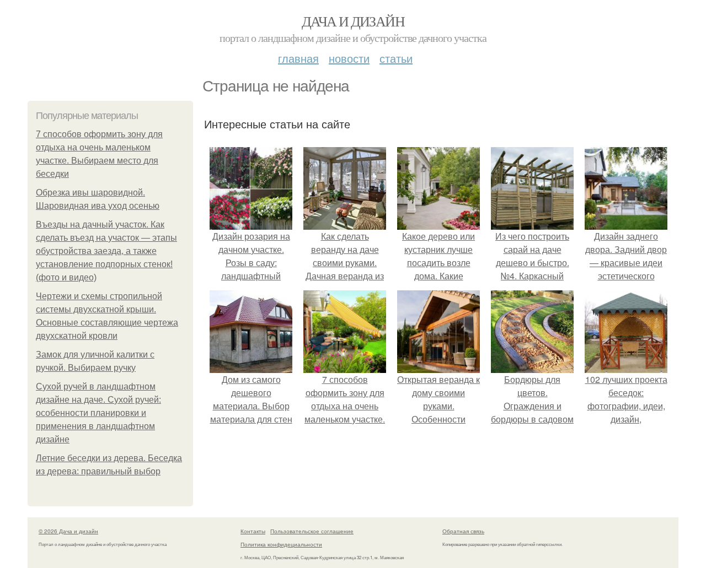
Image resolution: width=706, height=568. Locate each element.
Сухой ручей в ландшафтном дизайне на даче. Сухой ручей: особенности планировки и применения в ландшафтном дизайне (98, 413)
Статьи (396, 58)
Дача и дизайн (353, 21)
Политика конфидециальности (281, 544)
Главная (298, 58)
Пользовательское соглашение (312, 531)
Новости (349, 58)
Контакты (252, 531)
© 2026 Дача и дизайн (68, 531)
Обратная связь (463, 531)
